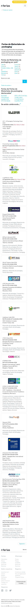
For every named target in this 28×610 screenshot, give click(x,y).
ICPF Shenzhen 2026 (8, 283)
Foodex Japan (18, 97)
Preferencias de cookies (6, 603)
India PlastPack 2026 (8, 520)
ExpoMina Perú (19, 100)
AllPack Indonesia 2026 (9, 237)
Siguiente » (22, 543)
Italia (2, 75)
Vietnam (17, 69)
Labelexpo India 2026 (8, 317)
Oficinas (3, 579)
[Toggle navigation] (25, 5)
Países (3, 561)
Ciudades (3, 562)
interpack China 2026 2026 (10, 452)
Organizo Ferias (19, 577)
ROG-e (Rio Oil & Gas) (21, 95)
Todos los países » (6, 85)
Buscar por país (5, 78)
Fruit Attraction (19, 99)
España (17, 68)
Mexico (17, 66)
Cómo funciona (5, 580)
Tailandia (3, 71)
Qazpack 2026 (7, 422)
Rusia (16, 71)
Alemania (3, 73)
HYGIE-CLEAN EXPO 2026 (10, 386)
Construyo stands (20, 572)
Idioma (24, 549)
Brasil (16, 73)
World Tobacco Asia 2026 (10, 262)
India (2, 64)
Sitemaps (18, 556)
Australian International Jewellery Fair (5, 97)
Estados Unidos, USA (7, 68)
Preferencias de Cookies (21, 582)
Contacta (4, 577)
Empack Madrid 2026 (8, 214)
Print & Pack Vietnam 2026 (10, 144)
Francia (17, 64)
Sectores (3, 564)
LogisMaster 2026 (8, 177)
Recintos (3, 566)
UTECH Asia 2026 (8, 338)
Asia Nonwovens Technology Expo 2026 (14, 479)
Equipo (3, 575)
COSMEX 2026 (7, 360)
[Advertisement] (14, 26)
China (2, 66)
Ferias (3, 556)
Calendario (4, 559)
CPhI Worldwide (5, 100)
